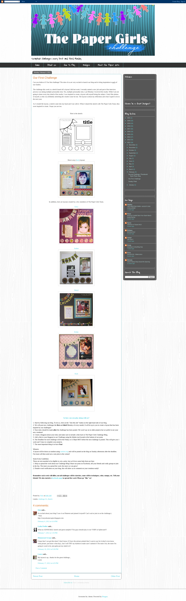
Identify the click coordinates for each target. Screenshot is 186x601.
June (130, 161)
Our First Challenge (134, 179)
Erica (129, 252)
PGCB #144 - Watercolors (134, 254)
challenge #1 (42, 499)
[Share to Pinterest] (66, 496)
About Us (51, 65)
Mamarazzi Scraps (44, 538)
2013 (129, 140)
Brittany (129, 230)
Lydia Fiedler (43, 526)
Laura (40, 554)
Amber (129, 238)
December (132, 145)
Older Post (115, 576)
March (131, 169)
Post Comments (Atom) (81, 583)
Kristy (129, 245)
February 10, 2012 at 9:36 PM (48, 549)
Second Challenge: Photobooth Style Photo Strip (138, 175)
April (130, 166)
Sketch (50, 499)
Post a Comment (41, 568)
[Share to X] (62, 496)
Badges (86, 65)
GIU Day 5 (130, 239)
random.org (64, 451)
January (131, 185)
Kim (39, 510)
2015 (129, 134)
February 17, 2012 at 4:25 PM (48, 563)
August (131, 156)
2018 (129, 126)
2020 (129, 121)
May (130, 164)
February (132, 172)
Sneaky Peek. (132, 181)
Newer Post (37, 576)
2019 (129, 123)
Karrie (129, 223)
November (132, 147)
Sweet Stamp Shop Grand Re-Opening (138, 262)
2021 (129, 118)
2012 (129, 142)
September (132, 153)
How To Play (69, 65)
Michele (129, 260)
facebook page (57, 478)
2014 (129, 137)
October (131, 150)
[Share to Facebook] (64, 496)
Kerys (129, 214)
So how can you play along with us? (76, 418)
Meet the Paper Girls (108, 65)
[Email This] (58, 496)
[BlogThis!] (60, 496)
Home (37, 65)
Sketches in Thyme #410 (134, 224)
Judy (77, 160)
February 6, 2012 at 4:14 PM (47, 521)
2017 (129, 129)
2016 (129, 131)
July (130, 158)
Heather (129, 204)
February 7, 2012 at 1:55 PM (47, 533)
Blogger (104, 596)
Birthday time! (131, 232)
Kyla (76, 374)
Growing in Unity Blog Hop (135, 247)
